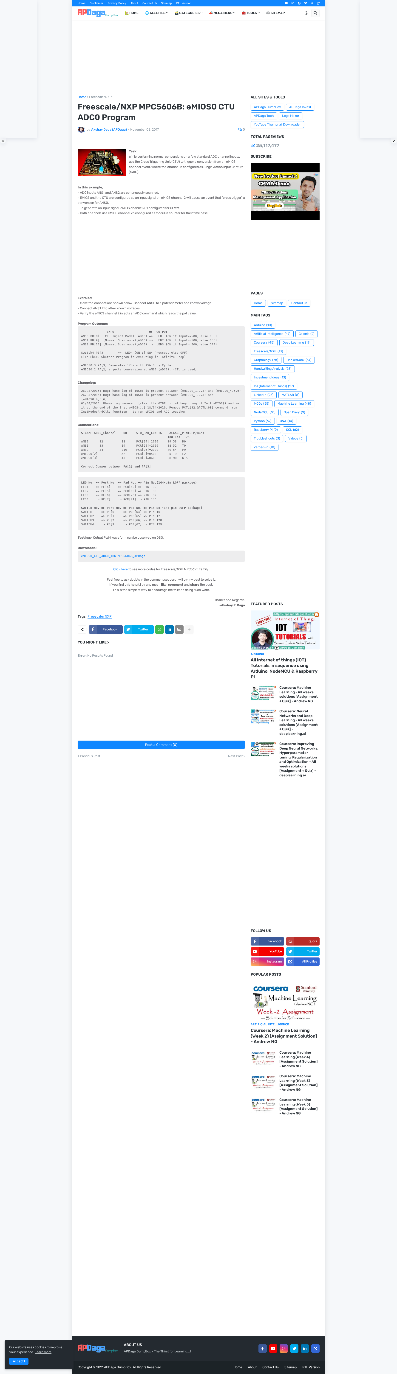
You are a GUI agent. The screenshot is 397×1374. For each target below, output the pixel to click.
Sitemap (166, 3)
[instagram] (293, 3)
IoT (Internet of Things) (274, 386)
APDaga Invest (300, 107)
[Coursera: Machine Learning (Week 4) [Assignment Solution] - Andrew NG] (263, 1057)
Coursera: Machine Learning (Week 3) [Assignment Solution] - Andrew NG (298, 1083)
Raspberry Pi (266, 430)
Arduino (263, 325)
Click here (120, 569)
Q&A (286, 421)
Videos (295, 438)
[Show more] (189, 629)
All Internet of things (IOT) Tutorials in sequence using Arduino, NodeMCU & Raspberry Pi (284, 668)
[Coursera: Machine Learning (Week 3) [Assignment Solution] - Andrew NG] (263, 1081)
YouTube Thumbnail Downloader (277, 124)
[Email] (179, 629)
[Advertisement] (199, 57)
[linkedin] (312, 3)
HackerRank (299, 360)
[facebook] (299, 3)
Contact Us (149, 3)
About (134, 3)
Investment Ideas (270, 377)
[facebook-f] (262, 1348)
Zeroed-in (264, 447)
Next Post (235, 756)
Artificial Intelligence (272, 334)
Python (263, 421)
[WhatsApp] (159, 629)
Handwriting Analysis (273, 369)
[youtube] (286, 3)
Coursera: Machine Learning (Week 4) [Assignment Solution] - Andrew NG (298, 1059)
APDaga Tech (264, 116)
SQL (292, 430)
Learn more (43, 1352)
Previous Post (90, 756)
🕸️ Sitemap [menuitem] (275, 13)
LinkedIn (263, 395)
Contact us (299, 303)
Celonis (307, 334)
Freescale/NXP (100, 97)
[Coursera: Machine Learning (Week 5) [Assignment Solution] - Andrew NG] (263, 1105)
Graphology (266, 360)
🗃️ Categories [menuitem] (187, 13)
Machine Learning (294, 404)
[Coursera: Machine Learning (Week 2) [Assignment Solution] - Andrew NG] (285, 1000)
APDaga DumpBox (267, 107)
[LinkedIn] (169, 629)
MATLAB (290, 395)
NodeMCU (264, 412)
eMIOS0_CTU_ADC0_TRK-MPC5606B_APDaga (113, 556)
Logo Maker (290, 116)
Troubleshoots (267, 438)
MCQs (261, 404)
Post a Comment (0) (161, 745)
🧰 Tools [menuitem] (249, 13)
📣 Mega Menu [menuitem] (221, 13)
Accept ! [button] (19, 1361)
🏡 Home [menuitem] (132, 13)
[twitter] (305, 3)
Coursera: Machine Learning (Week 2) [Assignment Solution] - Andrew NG (284, 1036)
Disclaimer (96, 3)
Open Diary (294, 412)
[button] (306, 13)
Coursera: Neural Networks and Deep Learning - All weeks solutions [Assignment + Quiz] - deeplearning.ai (298, 722)
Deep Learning (297, 342)
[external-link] (318, 3)
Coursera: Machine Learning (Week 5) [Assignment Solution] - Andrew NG (298, 1106)
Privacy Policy (117, 3)
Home (81, 3)
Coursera (264, 342)
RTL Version (183, 3)
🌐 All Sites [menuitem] (155, 13)
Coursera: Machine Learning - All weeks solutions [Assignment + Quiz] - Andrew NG (298, 694)
